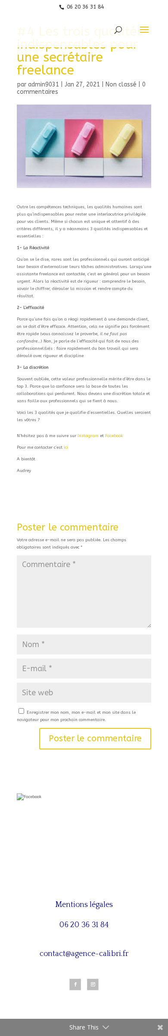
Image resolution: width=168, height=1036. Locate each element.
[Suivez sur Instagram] (92, 984)
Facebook (114, 435)
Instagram (88, 435)
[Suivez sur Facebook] (75, 984)
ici (66, 447)
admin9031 (43, 84)
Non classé (121, 84)
